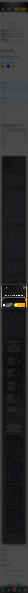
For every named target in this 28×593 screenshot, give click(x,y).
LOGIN (21, 305)
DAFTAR (9, 305)
